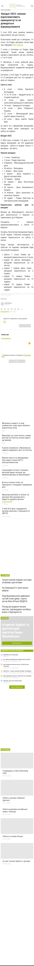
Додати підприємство (17, 687)
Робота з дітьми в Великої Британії (14, 799)
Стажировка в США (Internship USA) (15, 772)
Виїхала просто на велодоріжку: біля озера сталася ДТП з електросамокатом (15, 460)
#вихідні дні (4, 299)
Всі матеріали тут (17, 643)
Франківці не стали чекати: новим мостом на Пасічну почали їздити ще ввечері (16, 437)
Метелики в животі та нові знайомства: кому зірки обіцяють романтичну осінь (16, 425)
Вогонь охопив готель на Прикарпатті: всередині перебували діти (17, 484)
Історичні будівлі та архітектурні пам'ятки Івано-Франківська (15, 630)
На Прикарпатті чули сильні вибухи (15, 589)
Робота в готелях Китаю (13, 836)
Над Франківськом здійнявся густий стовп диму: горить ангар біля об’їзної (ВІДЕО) (16, 599)
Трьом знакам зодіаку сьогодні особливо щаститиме (17, 581)
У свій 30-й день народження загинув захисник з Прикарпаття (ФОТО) (16, 510)
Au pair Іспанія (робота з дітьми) (16, 861)
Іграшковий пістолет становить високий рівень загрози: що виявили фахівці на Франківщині (16, 472)
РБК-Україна (18, 45)
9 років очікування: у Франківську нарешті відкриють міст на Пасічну (17, 449)
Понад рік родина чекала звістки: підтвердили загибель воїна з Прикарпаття (16, 609)
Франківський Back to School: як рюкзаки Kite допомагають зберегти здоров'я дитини (15, 497)
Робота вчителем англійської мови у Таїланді (15, 810)
